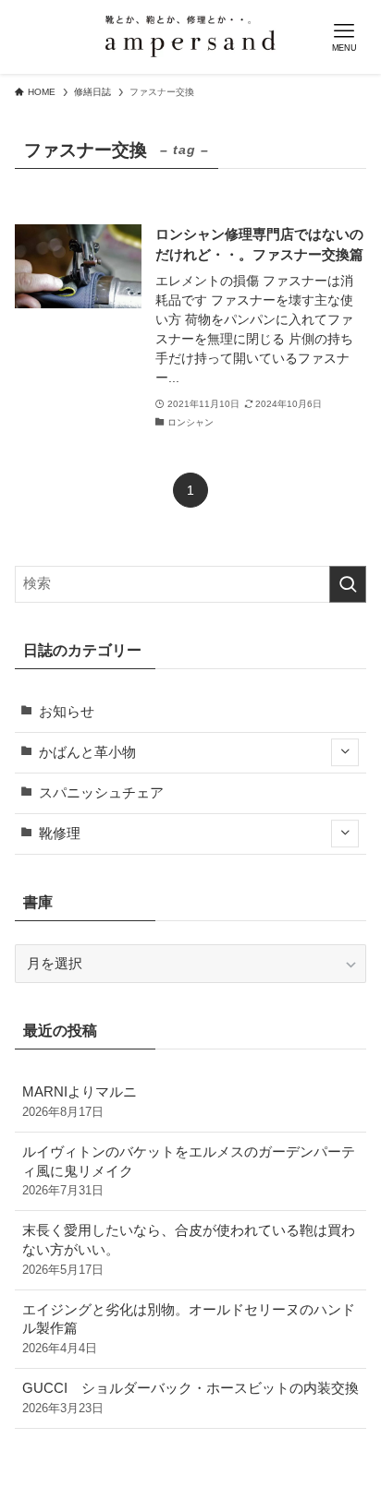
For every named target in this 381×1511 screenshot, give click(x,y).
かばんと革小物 (87, 752)
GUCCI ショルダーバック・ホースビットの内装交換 (190, 1398)
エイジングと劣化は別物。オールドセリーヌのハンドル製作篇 (188, 1329)
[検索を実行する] (347, 584)
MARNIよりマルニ (79, 1102)
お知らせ (66, 711)
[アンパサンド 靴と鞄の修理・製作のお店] (191, 37)
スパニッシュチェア (101, 792)
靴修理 (59, 833)
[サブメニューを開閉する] (345, 752)
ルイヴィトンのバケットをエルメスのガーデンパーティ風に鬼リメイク (188, 1171)
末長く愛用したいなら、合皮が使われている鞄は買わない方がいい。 (188, 1250)
